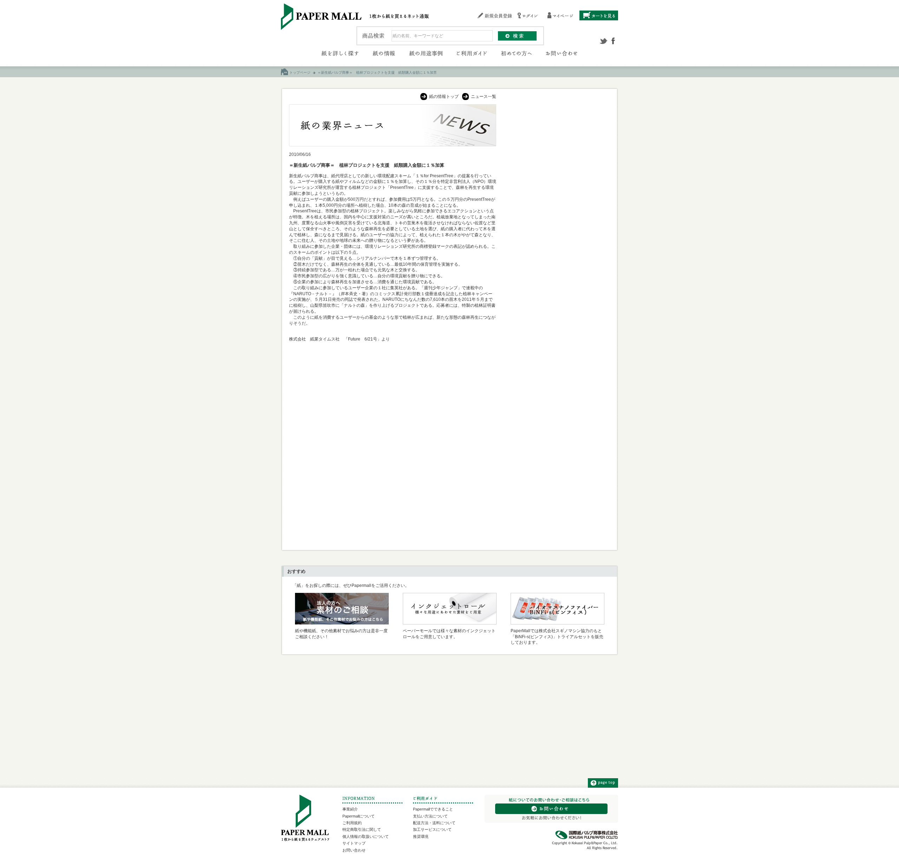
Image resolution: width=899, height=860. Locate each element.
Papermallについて (358, 816)
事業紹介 (350, 809)
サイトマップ (354, 843)
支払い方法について (430, 816)
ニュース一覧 (483, 96)
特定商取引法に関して (361, 829)
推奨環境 (420, 836)
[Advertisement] (557, 209)
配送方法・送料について (434, 823)
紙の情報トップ (444, 96)
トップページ (299, 72)
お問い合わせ (354, 850)
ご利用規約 (352, 823)
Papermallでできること (433, 809)
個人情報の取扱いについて (365, 836)
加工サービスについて (432, 829)
